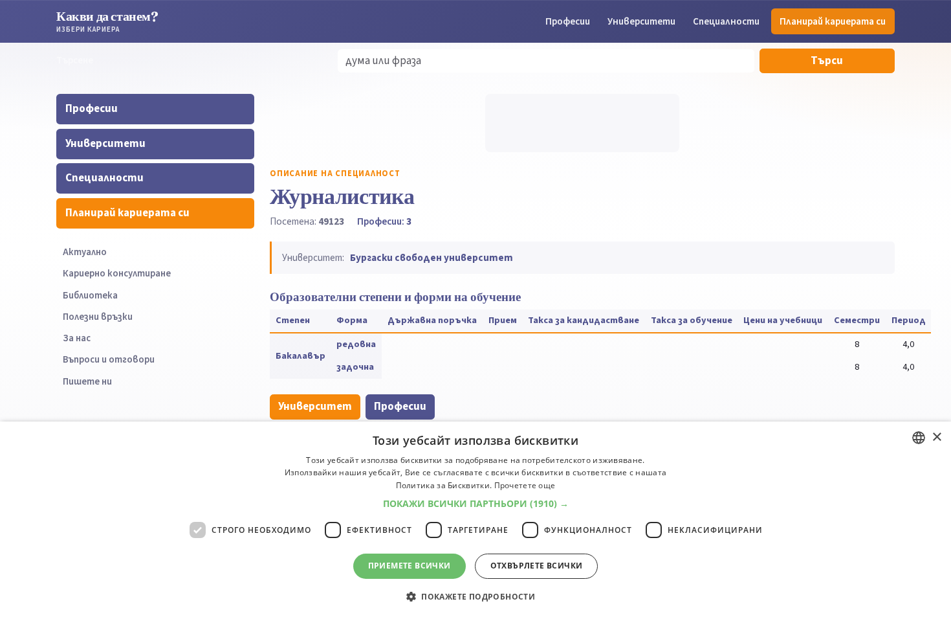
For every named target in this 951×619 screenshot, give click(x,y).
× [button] (936, 437)
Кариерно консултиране (117, 273)
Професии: (384, 221)
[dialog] (475, 520)
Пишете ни (87, 381)
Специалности (726, 21)
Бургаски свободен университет (431, 258)
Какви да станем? (107, 21)
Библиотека (90, 295)
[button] (476, 503)
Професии (567, 21)
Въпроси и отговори (109, 359)
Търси (827, 61)
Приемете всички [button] (409, 565)
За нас (77, 338)
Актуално (85, 252)
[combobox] (918, 437)
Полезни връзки (98, 317)
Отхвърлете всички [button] (536, 565)
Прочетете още (525, 485)
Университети (641, 21)
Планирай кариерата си (833, 21)
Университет (315, 406)
